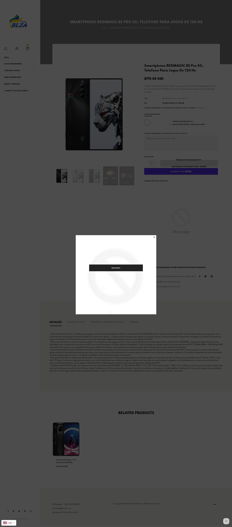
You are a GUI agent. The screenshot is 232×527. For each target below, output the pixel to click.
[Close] (154, 238)
